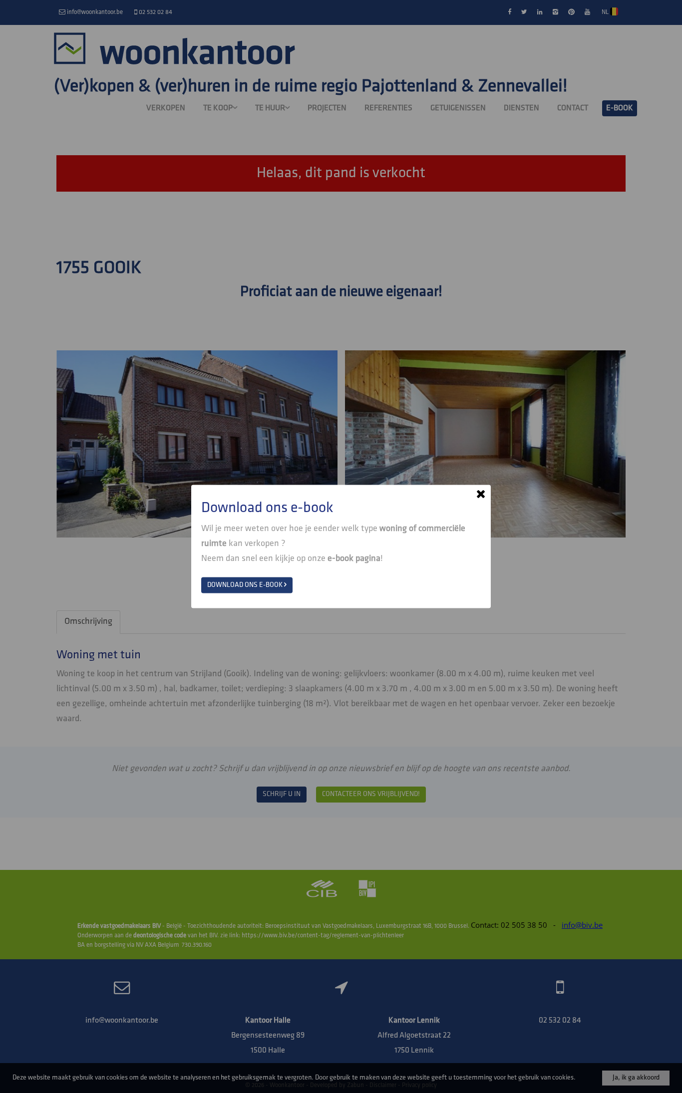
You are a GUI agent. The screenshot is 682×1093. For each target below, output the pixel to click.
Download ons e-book (245, 585)
